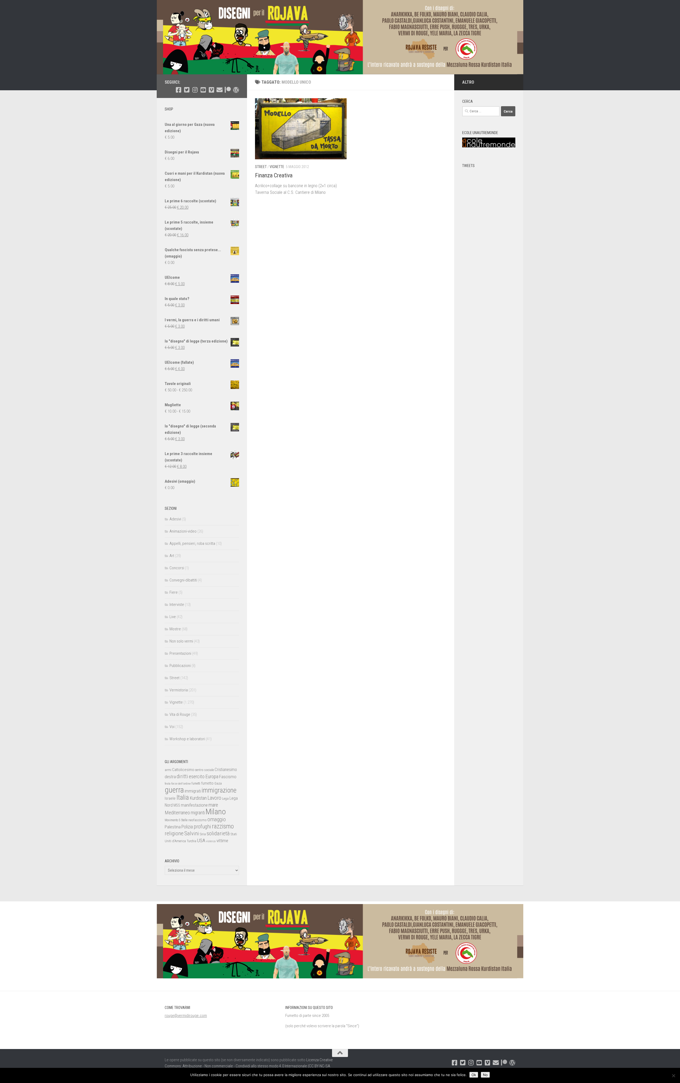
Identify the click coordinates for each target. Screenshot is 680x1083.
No (485, 1075)
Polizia (187, 826)
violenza (211, 841)
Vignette (277, 167)
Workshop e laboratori (187, 739)
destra (170, 776)
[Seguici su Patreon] (228, 90)
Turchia (191, 841)
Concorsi (176, 568)
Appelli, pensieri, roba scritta (192, 543)
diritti (182, 776)
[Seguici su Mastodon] (236, 90)
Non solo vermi (181, 641)
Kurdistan (198, 798)
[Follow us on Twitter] (187, 90)
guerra (174, 789)
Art (171, 555)
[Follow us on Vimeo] (211, 90)
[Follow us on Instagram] (195, 90)
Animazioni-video (183, 531)
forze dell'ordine (181, 783)
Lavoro (214, 798)
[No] (673, 1075)
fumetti (196, 783)
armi (168, 770)
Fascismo (227, 776)
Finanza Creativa (273, 175)
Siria (203, 834)
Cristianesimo (226, 769)
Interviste (176, 604)
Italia (182, 797)
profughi (202, 827)
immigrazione (219, 790)
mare (213, 805)
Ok (473, 1075)
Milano (216, 811)
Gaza (218, 783)
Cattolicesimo (183, 769)
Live (172, 616)
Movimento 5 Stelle (176, 820)
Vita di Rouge (179, 714)
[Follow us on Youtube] (203, 90)
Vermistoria (178, 690)
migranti (198, 812)
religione (174, 833)
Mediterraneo (177, 812)
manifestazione (194, 805)
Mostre (175, 629)
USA (201, 840)
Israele (170, 798)
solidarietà (218, 833)
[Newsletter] (219, 90)
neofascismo (197, 820)
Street (261, 167)
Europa (211, 777)
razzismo (223, 826)
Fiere (173, 592)
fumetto (207, 783)
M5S (176, 805)
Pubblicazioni (180, 665)
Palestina (173, 826)
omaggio (216, 819)
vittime (222, 840)
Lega (225, 799)
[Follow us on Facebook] (178, 90)
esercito (197, 776)
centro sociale (204, 770)
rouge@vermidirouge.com (186, 1015)
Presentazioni (180, 653)
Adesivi (175, 519)
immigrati (193, 791)
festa (168, 783)
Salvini (191, 833)
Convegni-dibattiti (183, 580)
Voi (172, 726)
